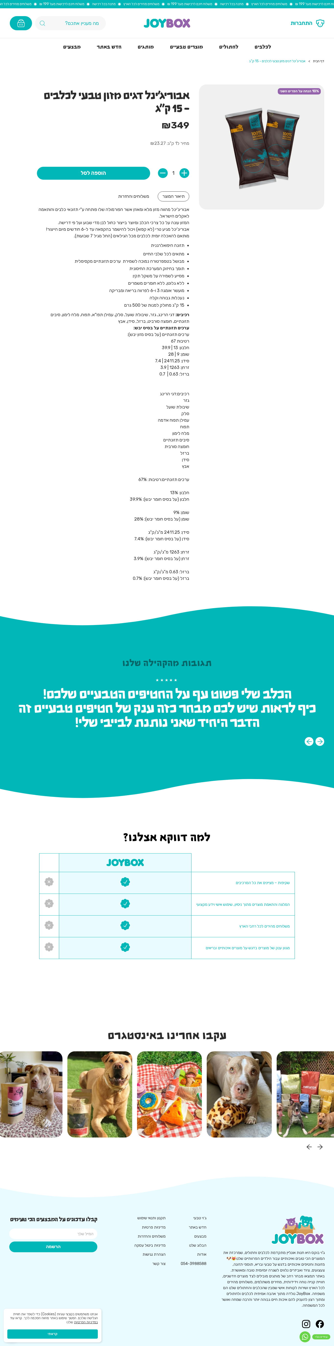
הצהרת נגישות (154, 1254)
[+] (184, 173)
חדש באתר (197, 1227)
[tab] (173, 196)
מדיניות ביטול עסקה (150, 1245)
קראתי (52, 1334)
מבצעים (200, 1236)
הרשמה (53, 1246)
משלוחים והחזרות (152, 1236)
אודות (201, 1254)
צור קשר (159, 1263)
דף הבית (318, 61)
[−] (163, 173)
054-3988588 (193, 1263)
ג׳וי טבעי (199, 1218)
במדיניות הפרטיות (86, 1322)
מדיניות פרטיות (154, 1227)
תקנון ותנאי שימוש (151, 1218)
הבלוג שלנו (197, 1245)
